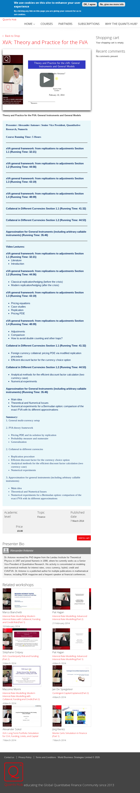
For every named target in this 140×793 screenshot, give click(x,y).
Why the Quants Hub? (121, 24)
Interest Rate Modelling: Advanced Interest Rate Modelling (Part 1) (69, 658)
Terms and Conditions (46, 757)
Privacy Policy (24, 757)
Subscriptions (89, 24)
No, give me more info (112, 4)
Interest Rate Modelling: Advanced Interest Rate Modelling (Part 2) (69, 618)
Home (28, 24)
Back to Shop (12, 35)
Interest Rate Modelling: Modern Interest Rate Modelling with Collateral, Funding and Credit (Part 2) (21, 696)
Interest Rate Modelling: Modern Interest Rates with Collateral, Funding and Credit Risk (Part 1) (21, 619)
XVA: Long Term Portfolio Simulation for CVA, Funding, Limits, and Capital (21, 735)
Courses (47, 24)
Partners (65, 24)
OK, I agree (89, 4)
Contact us (9, 757)
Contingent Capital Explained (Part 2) (70, 693)
